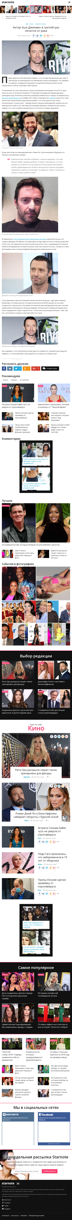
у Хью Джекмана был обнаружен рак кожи (29, 239)
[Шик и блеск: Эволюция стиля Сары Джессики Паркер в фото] (7, 554)
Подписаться (50, 1171)
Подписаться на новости (54, 1143)
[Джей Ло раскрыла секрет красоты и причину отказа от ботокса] (43, 554)
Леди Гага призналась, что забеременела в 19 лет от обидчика (52, 857)
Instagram (7, 1209)
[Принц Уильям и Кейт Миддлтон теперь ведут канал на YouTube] (43, 428)
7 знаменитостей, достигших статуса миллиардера (59, 1092)
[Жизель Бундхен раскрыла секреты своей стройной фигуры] (7, 1093)
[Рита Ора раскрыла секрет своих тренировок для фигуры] (18, 670)
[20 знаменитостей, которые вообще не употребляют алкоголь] (36, 523)
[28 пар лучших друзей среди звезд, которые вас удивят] (7, 1081)
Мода (41, 1006)
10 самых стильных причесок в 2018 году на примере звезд (59, 1055)
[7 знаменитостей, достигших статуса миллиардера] (54, 698)
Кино (4, 386)
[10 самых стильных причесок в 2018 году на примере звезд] (60, 1044)
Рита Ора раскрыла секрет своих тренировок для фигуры (36, 771)
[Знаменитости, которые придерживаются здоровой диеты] (36, 1044)
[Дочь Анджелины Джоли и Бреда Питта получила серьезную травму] (18, 981)
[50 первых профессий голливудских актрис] (54, 981)
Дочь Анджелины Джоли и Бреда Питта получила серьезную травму (17, 996)
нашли (52, 98)
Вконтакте (7, 1200)
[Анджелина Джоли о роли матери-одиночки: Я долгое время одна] (18, 698)
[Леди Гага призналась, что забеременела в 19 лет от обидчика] (18, 862)
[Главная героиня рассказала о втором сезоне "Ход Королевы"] (43, 416)
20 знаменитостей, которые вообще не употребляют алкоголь (31, 545)
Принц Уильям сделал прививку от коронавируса (24, 415)
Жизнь (41, 663)
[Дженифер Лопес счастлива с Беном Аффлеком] (54, 670)
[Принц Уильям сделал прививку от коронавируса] (7, 416)
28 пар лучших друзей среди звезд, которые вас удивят (24, 1080)
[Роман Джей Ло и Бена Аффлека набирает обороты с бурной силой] (36, 802)
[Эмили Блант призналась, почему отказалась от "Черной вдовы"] (54, 393)
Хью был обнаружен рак (11, 98)
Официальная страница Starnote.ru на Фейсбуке (52, 1119)
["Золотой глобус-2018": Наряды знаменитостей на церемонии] (12, 1044)
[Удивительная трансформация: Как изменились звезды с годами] (18, 1013)
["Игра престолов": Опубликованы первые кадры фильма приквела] (7, 428)
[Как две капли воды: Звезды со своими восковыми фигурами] (43, 1069)
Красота (6, 505)
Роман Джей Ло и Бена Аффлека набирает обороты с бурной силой (36, 815)
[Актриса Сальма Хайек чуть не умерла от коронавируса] (18, 393)
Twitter (6, 1206)
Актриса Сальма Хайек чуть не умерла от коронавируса (52, 831)
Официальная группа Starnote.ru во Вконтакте (15, 1119)
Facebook (7, 1203)
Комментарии (52, 368)
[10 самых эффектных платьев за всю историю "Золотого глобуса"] (54, 1013)
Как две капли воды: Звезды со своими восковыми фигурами (60, 1068)
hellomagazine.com (16, 358)
